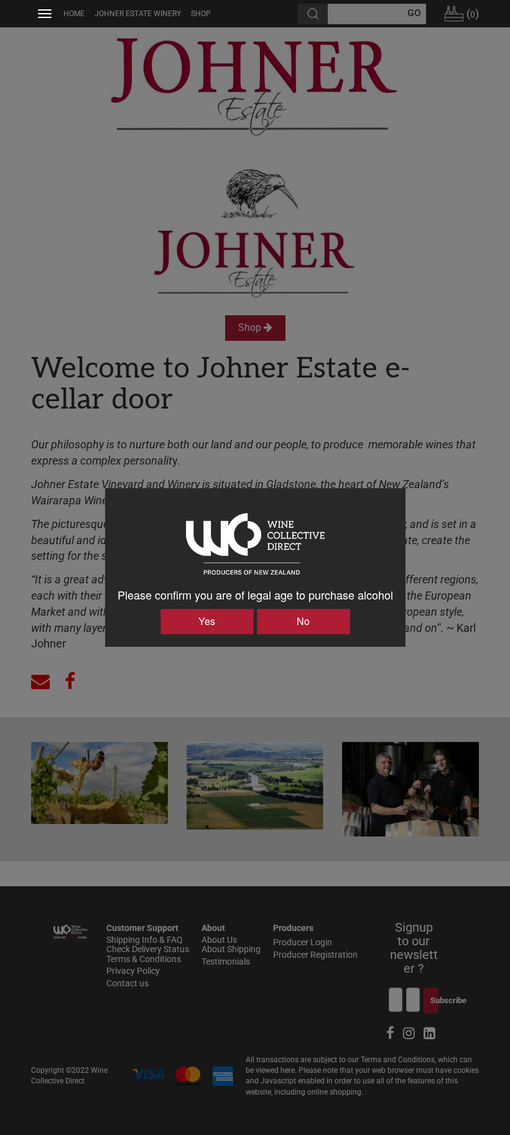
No (303, 621)
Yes (206, 621)
